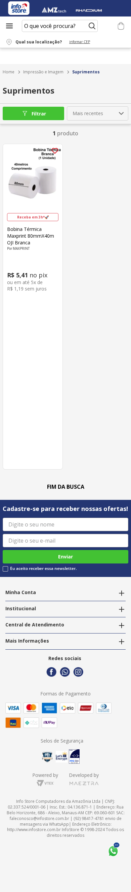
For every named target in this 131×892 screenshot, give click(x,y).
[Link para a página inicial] (8, 72)
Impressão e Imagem (43, 72)
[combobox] (60, 26)
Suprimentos (86, 72)
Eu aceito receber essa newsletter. (43, 568)
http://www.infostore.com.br (34, 829)
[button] (52, 42)
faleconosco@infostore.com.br (39, 818)
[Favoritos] (109, 26)
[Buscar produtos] (92, 26)
